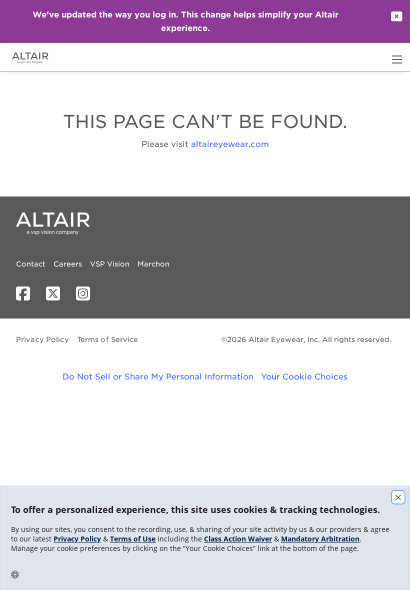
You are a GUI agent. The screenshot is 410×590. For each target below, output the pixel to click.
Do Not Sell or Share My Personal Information (158, 377)
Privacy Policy (42, 340)
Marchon (154, 264)
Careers (68, 264)
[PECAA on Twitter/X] (57, 294)
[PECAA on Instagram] (87, 294)
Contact (31, 264)
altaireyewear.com (230, 144)
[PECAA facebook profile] (27, 294)
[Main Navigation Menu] (397, 60)
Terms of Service (107, 340)
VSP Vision (110, 264)
